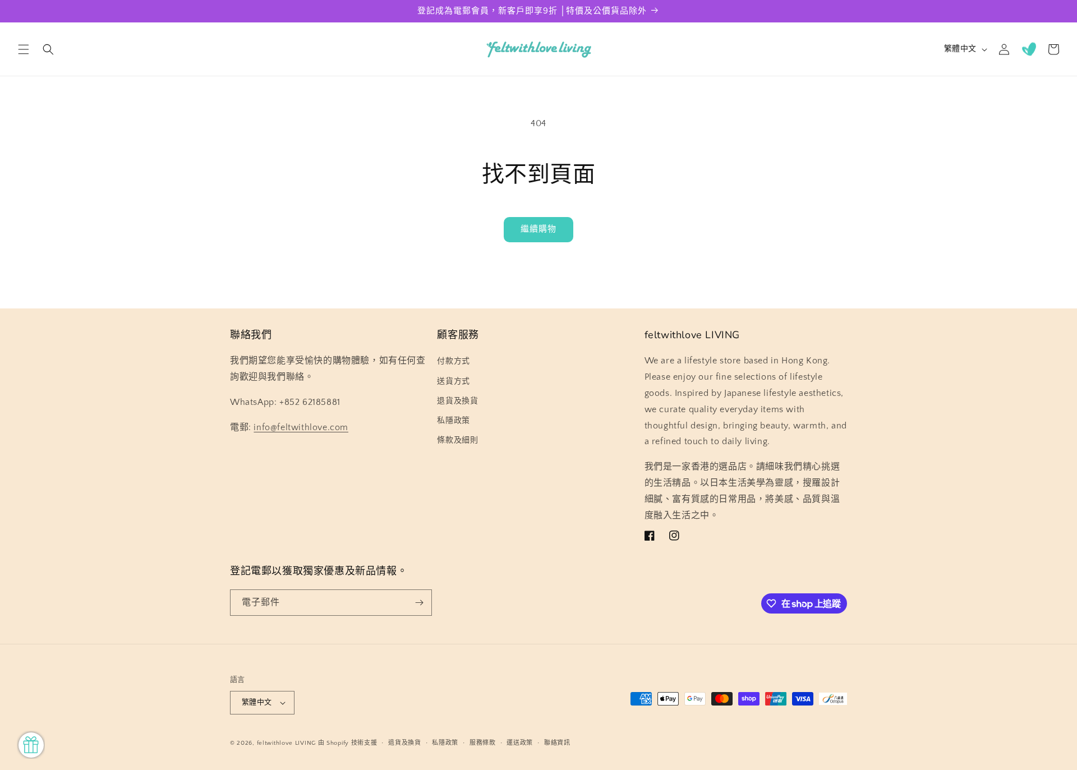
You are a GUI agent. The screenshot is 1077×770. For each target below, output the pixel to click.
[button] (23, 49)
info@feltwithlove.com (301, 427)
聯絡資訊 (557, 743)
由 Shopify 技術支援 (348, 743)
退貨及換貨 (457, 400)
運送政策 (520, 743)
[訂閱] (419, 602)
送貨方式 (453, 381)
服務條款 (483, 743)
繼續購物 (538, 229)
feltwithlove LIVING (286, 743)
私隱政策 (453, 420)
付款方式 (453, 361)
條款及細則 (457, 440)
